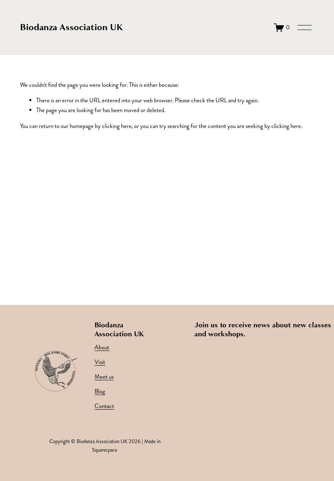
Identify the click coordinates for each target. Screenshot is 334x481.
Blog (99, 391)
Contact (104, 406)
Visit (99, 362)
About (101, 347)
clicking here (117, 126)
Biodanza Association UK (71, 27)
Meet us (104, 377)
